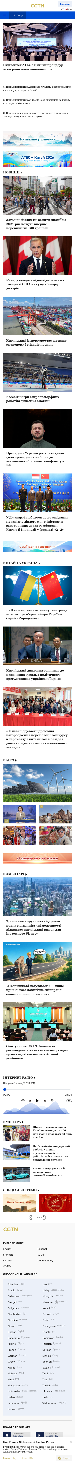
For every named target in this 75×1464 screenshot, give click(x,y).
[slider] (4, 1089)
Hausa (15, 1367)
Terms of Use (27, 1458)
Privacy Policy (9, 1458)
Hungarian (18, 1385)
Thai (47, 1379)
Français (8, 1254)
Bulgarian (19, 1308)
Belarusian (20, 1296)
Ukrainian (53, 1391)
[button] (31, 1217)
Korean (16, 1409)
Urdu (47, 1397)
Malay (53, 1290)
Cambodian (16, 1314)
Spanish (51, 1361)
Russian (51, 1343)
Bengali (15, 1302)
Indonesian (22, 1391)
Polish (49, 1320)
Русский (7, 1260)
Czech (15, 1326)
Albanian (16, 1284)
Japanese (17, 1403)
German (17, 1355)
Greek (16, 1361)
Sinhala (50, 1355)
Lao (47, 1284)
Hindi (13, 1379)
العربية (41, 1254)
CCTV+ (7, 1266)
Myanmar (54, 1302)
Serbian (51, 1349)
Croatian (17, 1320)
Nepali (49, 1308)
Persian (50, 1314)
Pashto (49, 1331)
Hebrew (16, 1373)
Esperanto (19, 1337)
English (7, 1248)
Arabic (15, 1290)
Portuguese (54, 1326)
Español (42, 1248)
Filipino (16, 1343)
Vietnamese (54, 1403)
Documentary (45, 1260)
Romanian (52, 1337)
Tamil (48, 1373)
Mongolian (52, 1296)
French (16, 1349)
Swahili (51, 1367)
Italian (15, 1397)
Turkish (50, 1385)
